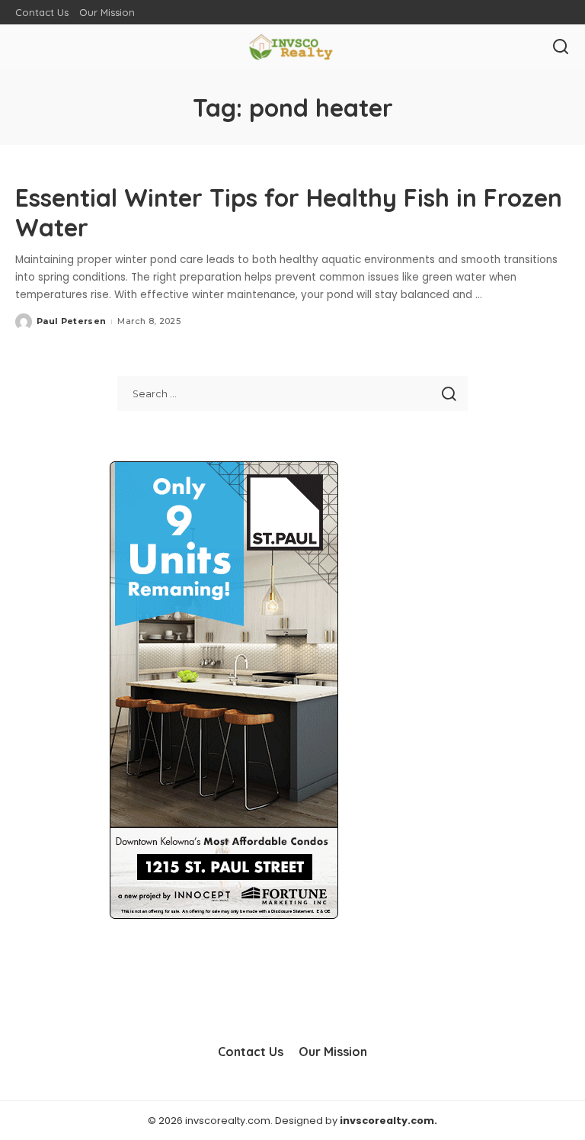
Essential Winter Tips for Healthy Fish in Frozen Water (288, 212)
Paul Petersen (71, 321)
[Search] (560, 47)
